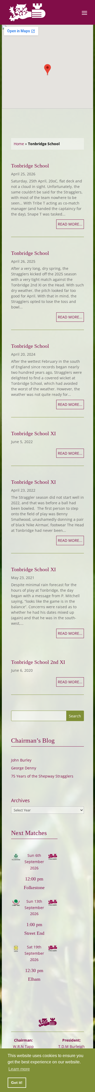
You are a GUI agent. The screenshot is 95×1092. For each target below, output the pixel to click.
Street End (34, 933)
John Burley (21, 760)
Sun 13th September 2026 (34, 907)
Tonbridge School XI (33, 433)
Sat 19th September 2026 (34, 953)
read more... (70, 224)
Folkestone (34, 887)
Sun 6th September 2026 (34, 861)
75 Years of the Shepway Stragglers (42, 776)
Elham (34, 979)
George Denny (23, 767)
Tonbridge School (30, 166)
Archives (20, 800)
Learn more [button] (19, 1069)
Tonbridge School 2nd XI (38, 662)
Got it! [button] (16, 1082)
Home (19, 143)
